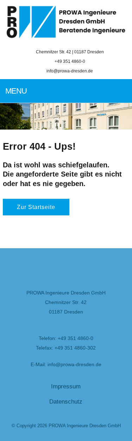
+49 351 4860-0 (69, 61)
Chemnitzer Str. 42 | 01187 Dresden (69, 51)
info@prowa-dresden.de (69, 70)
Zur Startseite (36, 207)
